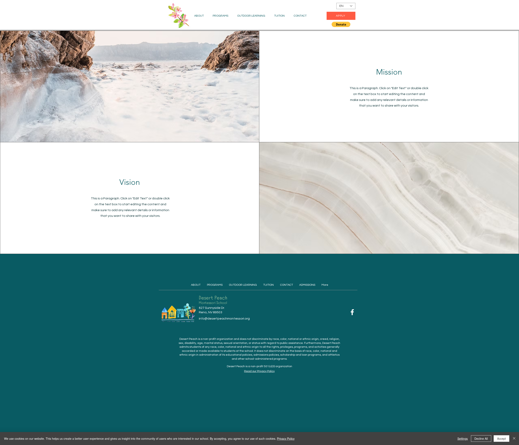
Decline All (481, 438)
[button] (341, 24)
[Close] (514, 438)
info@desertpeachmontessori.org (224, 318)
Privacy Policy (286, 438)
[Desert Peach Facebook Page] (352, 312)
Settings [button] (462, 438)
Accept (501, 438)
